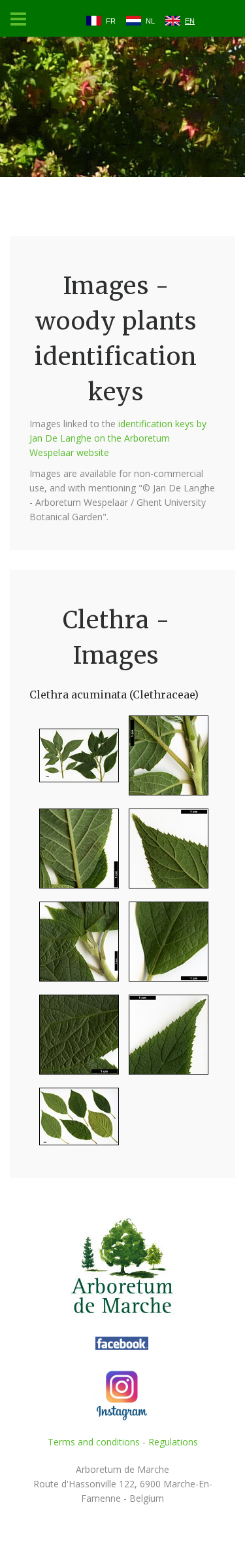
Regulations (173, 1442)
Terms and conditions (94, 1442)
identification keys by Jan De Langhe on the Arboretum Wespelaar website (117, 438)
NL (150, 21)
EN (190, 21)
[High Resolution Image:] (74, 761)
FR (111, 21)
